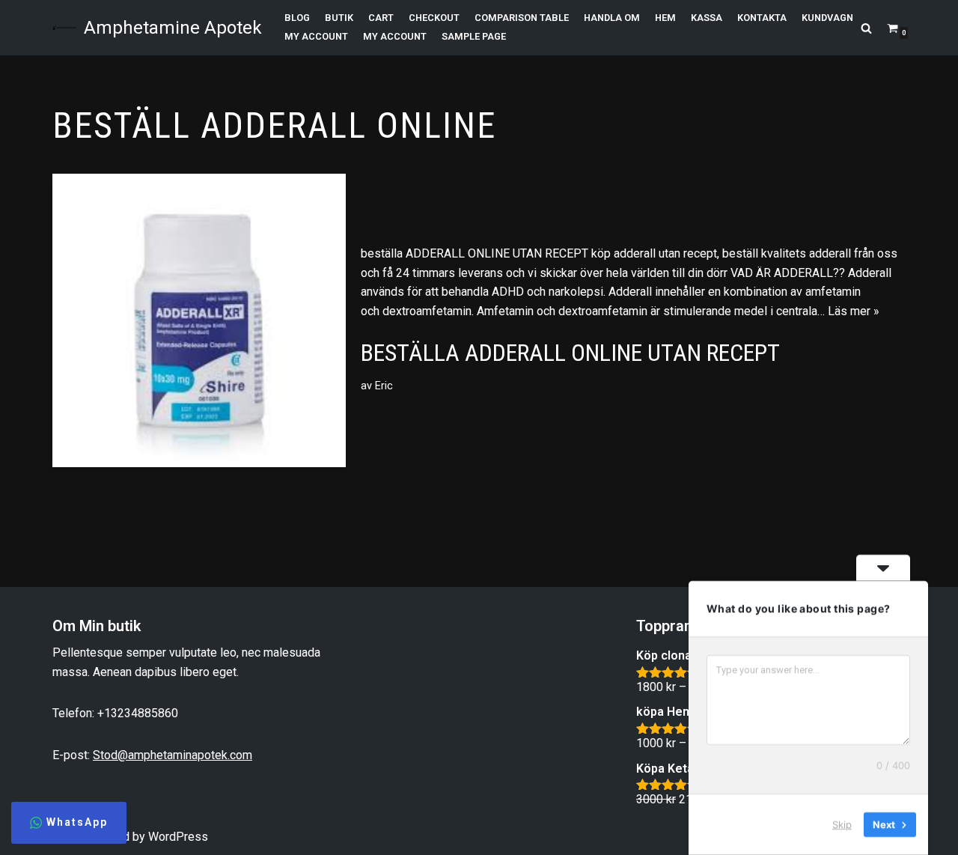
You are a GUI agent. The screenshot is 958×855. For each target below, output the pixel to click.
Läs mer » (853, 311)
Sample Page (474, 36)
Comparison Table (522, 17)
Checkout (434, 17)
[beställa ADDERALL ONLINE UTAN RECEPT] (199, 320)
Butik (339, 17)
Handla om (612, 17)
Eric (384, 386)
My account (316, 36)
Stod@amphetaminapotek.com (172, 755)
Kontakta (762, 17)
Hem (665, 17)
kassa (706, 17)
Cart (381, 17)
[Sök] (866, 28)
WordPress (178, 837)
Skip (842, 824)
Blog (297, 17)
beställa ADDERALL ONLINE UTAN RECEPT (570, 352)
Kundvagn (827, 17)
